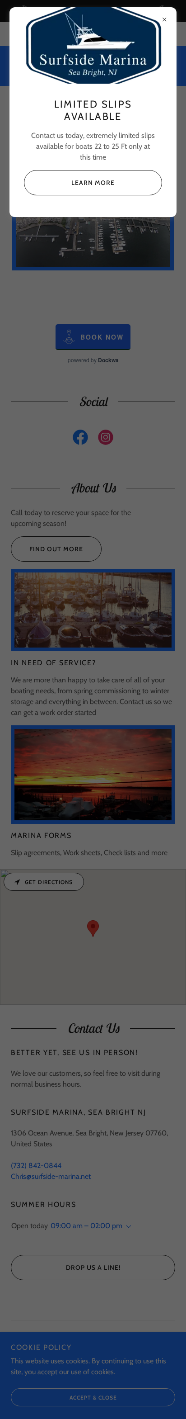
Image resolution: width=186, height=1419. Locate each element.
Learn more (93, 183)
